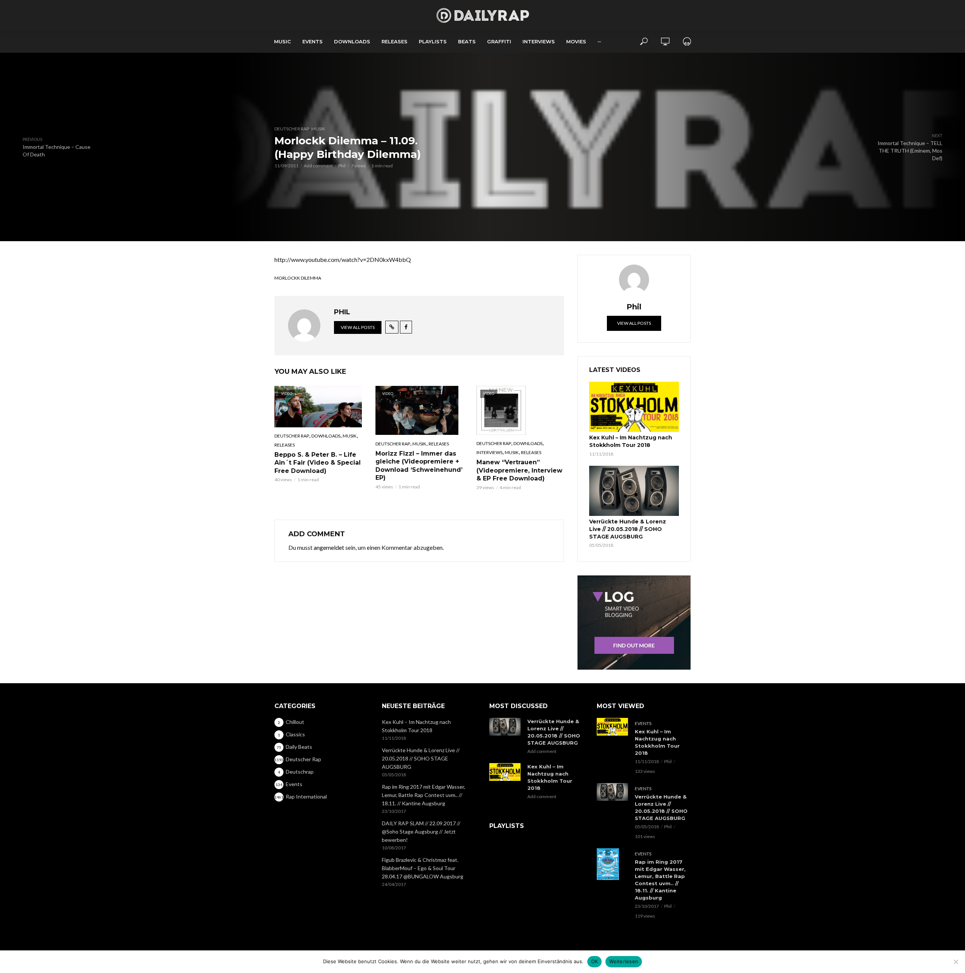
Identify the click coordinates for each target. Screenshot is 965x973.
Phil (342, 165)
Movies (576, 41)
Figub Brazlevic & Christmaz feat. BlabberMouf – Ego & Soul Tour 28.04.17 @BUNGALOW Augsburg (422, 868)
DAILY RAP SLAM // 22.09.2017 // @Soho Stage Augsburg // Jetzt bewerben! (421, 831)
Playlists (433, 41)
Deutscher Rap (291, 129)
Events (312, 41)
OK (594, 961)
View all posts (358, 327)
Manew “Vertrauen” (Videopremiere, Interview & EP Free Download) (519, 470)
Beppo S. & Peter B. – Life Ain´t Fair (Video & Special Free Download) (317, 462)
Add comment (318, 165)
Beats (467, 41)
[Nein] (955, 961)
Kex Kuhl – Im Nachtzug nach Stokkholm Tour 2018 (630, 441)
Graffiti (499, 41)
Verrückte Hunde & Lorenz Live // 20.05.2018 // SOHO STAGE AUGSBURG (627, 529)
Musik (318, 129)
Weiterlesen (623, 961)
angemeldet (329, 547)
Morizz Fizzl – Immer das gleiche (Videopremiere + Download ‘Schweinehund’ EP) (419, 466)
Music (282, 41)
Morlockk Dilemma (297, 278)
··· (599, 41)
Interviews (538, 41)
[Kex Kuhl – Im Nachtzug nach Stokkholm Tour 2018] (634, 407)
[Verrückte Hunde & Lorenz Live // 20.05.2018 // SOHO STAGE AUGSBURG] (634, 491)
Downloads (352, 41)
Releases (394, 41)
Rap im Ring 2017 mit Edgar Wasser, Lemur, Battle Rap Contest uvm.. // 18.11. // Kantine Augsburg (423, 794)
